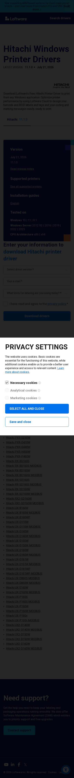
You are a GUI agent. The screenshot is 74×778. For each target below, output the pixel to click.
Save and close (20, 422)
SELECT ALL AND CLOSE (26, 408)
